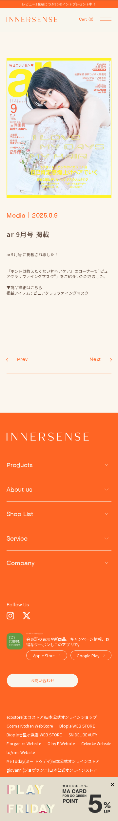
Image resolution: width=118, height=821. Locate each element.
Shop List (20, 514)
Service (17, 538)
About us (19, 489)
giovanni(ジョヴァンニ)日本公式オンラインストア (52, 770)
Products (20, 465)
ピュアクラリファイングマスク (60, 293)
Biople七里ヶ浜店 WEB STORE (34, 734)
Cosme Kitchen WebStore (30, 726)
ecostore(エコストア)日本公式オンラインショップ (52, 717)
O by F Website (61, 743)
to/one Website (21, 752)
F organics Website (24, 743)
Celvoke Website (96, 743)
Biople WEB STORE (77, 726)
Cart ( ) (86, 19)
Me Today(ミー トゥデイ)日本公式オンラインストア (53, 761)
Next (95, 359)
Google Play (88, 655)
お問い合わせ (42, 680)
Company (21, 563)
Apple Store (44, 655)
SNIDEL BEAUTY (83, 734)
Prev (22, 359)
